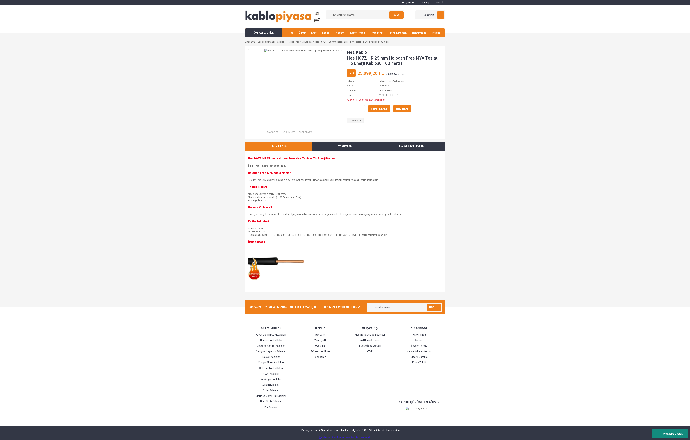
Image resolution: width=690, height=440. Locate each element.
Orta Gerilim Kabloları (271, 368)
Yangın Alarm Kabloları (271, 362)
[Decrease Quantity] (349, 108)
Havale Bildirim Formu (419, 351)
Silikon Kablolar (270, 384)
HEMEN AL (402, 108)
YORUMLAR (345, 146)
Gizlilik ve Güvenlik (370, 340)
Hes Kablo (357, 52)
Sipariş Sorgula (419, 356)
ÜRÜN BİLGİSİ (278, 146)
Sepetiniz (320, 356)
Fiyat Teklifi (377, 32)
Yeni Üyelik (320, 340)
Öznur (302, 32)
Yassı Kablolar (271, 373)
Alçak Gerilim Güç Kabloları (271, 334)
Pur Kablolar (271, 407)
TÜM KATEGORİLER (263, 32)
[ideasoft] (326, 437)
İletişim (436, 32)
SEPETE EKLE (379, 108)
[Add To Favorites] (418, 108)
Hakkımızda (419, 32)
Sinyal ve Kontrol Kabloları (270, 345)
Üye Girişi (320, 345)
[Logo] (284, 16)
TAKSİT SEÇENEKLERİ (411, 146)
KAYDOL (434, 307)
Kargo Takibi (419, 362)
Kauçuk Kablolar (271, 356)
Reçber (326, 32)
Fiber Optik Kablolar (271, 401)
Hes (291, 32)
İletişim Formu (419, 345)
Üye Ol (439, 2)
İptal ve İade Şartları (369, 345)
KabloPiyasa (357, 32)
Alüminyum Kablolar (270, 340)
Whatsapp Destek (673, 433)
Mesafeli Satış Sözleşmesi (370, 334)
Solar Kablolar (271, 390)
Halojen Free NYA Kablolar (391, 81)
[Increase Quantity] (362, 108)
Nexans (340, 32)
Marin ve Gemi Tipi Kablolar (271, 396)
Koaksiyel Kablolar (271, 379)
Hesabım (320, 334)
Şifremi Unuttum (320, 351)
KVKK (370, 351)
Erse (314, 32)
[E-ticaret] (344, 437)
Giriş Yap (424, 2)
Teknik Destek (398, 32)
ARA (396, 14)
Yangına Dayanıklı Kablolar (271, 351)
